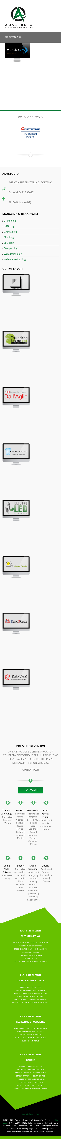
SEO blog (9, 242)
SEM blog (9, 237)
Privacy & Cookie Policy (30, 1114)
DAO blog (9, 226)
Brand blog (10, 220)
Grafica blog (10, 231)
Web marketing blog (15, 259)
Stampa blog (10, 248)
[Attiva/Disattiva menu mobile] (54, 7)
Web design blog (13, 253)
